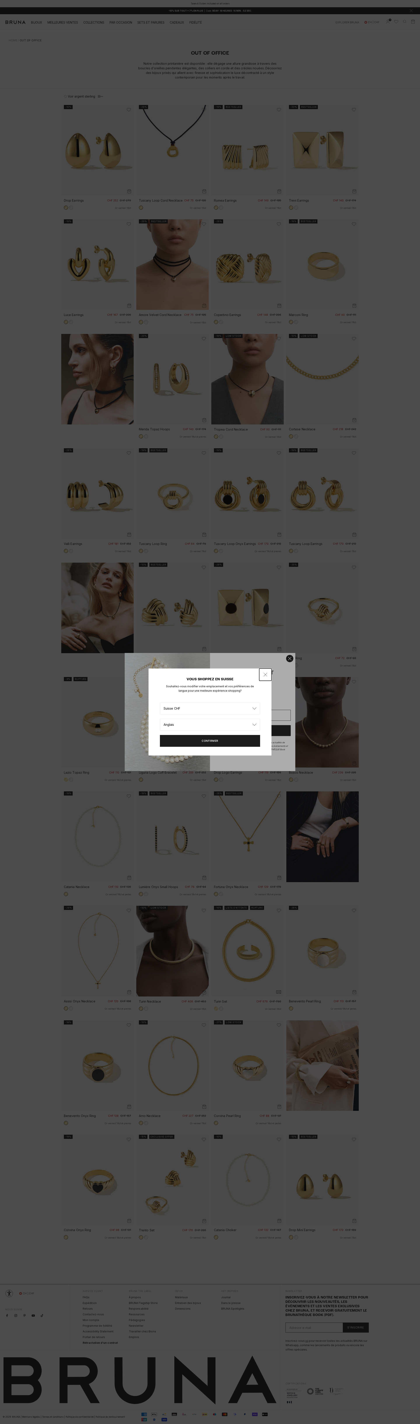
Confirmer (210, 740)
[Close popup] (265, 674)
